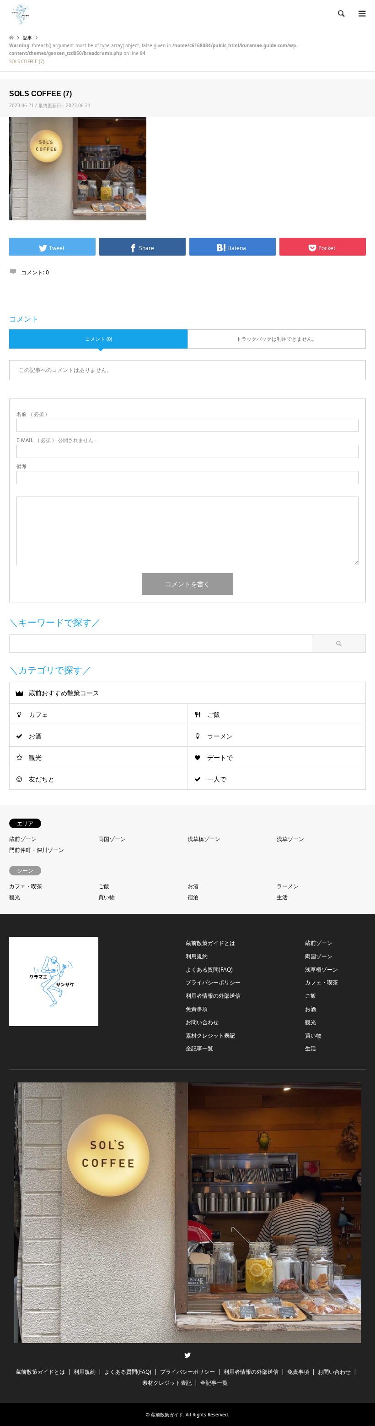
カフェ (38, 714)
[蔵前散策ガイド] (20, 13)
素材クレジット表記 (210, 1035)
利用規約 (197, 956)
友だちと (41, 779)
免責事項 (197, 1009)
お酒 (35, 736)
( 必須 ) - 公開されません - (56, 440)
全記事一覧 (199, 1048)
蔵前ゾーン (23, 839)
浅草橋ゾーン (204, 839)
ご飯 (213, 714)
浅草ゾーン (290, 839)
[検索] (340, 13)
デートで (220, 757)
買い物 (106, 897)
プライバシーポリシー (213, 982)
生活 (282, 897)
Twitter (187, 1355)
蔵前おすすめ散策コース (64, 692)
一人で (216, 779)
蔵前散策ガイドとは (210, 943)
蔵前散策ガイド (167, 1414)
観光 (35, 757)
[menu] (361, 13)
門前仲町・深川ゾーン (36, 850)
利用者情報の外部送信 (213, 996)
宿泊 (193, 897)
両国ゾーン (112, 839)
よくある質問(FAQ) (209, 969)
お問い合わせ (202, 1022)
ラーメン (220, 736)
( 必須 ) (31, 413)
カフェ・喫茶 (25, 886)
